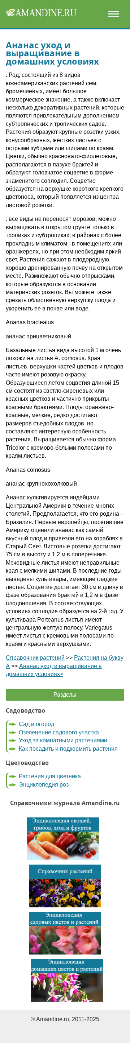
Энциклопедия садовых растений (65, 933)
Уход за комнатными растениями (63, 740)
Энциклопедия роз (44, 785)
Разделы (65, 695)
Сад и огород (36, 724)
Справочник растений (35, 658)
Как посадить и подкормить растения (68, 749)
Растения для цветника (50, 776)
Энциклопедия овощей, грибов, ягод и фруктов (63, 838)
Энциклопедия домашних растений (67, 980)
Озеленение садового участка (59, 732)
